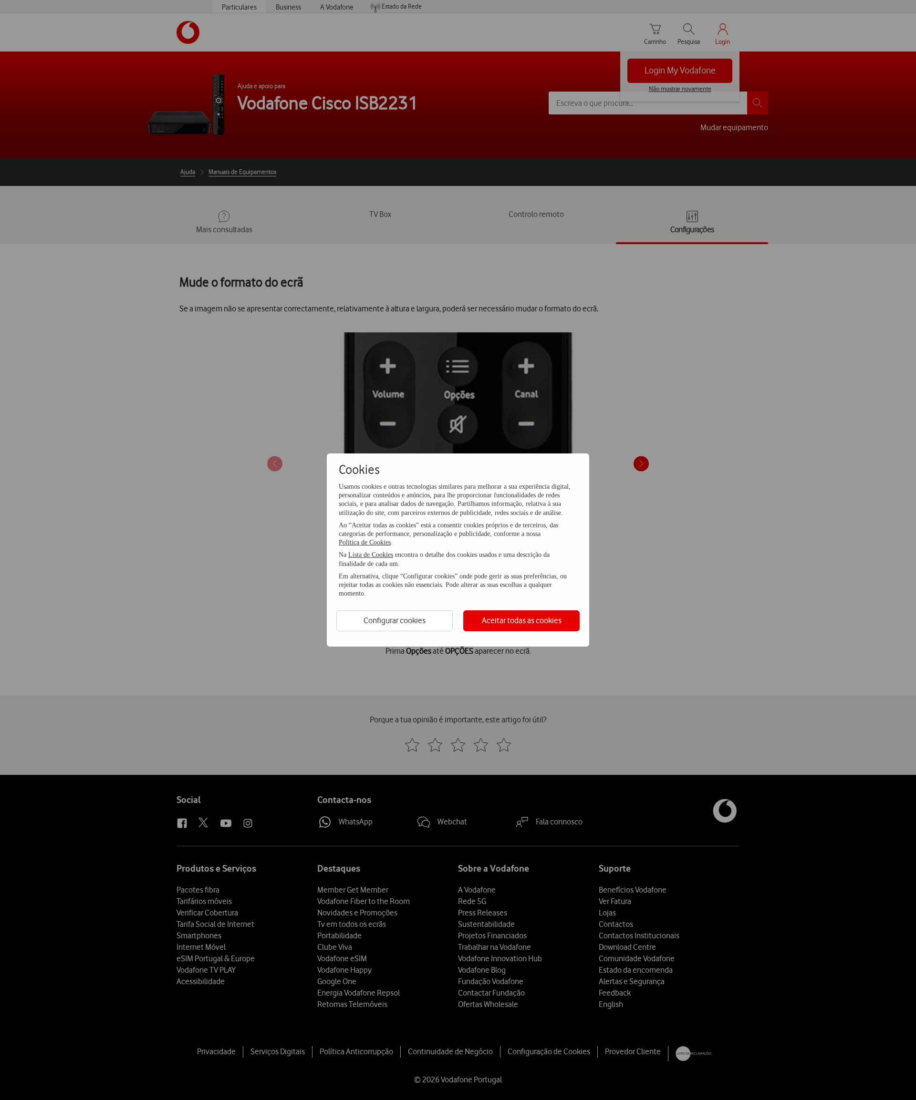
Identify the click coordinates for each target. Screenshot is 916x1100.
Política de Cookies (365, 542)
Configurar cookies (395, 620)
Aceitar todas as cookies (522, 620)
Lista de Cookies (370, 554)
